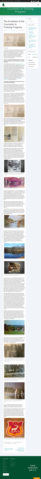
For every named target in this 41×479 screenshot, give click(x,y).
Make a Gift (5, 469)
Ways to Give (13, 464)
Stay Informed (13, 462)
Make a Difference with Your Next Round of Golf (33, 41)
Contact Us (12, 466)
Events (12, 461)
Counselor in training (18, 442)
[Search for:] (32, 21)
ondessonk (14, 443)
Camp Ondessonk (14, 30)
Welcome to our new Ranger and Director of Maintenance (33, 28)
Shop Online (5, 471)
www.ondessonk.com (18, 63)
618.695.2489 (35, 54)
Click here (5, 438)
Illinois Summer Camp (7, 443)
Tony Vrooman (7, 30)
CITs (12, 442)
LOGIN (4, 461)
